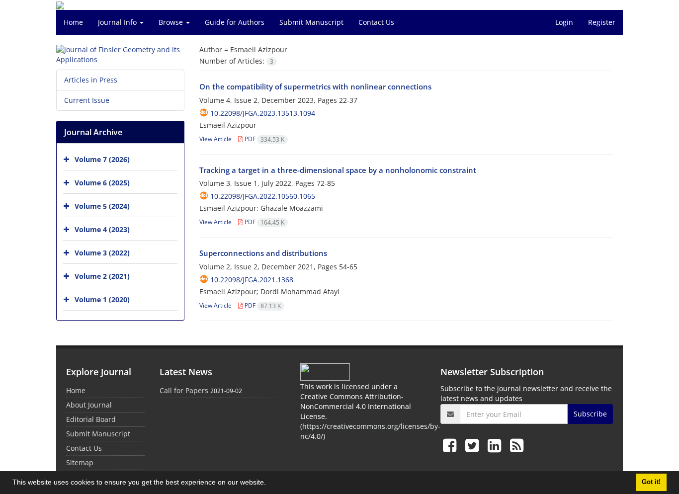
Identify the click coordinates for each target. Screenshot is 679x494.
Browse (172, 22)
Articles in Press (90, 79)
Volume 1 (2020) (102, 299)
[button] (269, 483)
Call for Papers (184, 390)
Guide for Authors (234, 22)
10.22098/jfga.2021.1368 (251, 279)
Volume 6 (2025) (102, 182)
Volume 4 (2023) (102, 229)
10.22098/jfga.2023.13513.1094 (262, 113)
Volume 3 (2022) (102, 252)
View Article (215, 139)
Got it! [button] (651, 482)
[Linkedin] (496, 445)
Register (601, 22)
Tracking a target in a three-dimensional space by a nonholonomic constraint (337, 170)
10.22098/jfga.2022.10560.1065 (262, 196)
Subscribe (590, 413)
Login (564, 22)
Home (73, 22)
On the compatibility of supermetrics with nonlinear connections (315, 86)
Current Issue (86, 100)
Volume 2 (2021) (102, 276)
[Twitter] (474, 445)
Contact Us (376, 22)
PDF (263, 139)
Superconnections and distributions (263, 253)
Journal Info (118, 22)
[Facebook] (451, 445)
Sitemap (79, 462)
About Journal (89, 405)
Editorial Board (91, 419)
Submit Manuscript (311, 22)
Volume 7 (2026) (102, 159)
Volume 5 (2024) (102, 206)
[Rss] (517, 445)
